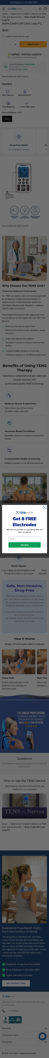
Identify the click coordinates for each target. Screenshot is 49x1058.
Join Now (24, 545)
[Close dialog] (44, 507)
